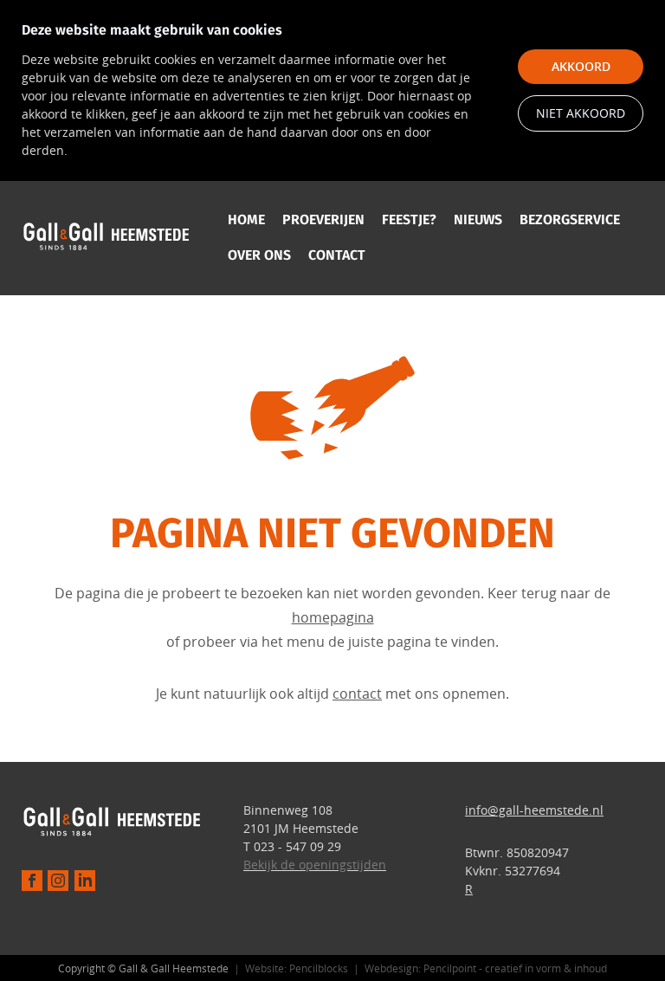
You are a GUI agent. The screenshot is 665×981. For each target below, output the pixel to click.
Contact (336, 255)
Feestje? (409, 219)
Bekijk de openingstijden (314, 864)
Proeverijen (323, 219)
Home (246, 219)
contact (357, 693)
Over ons (259, 255)
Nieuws (478, 219)
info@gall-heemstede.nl (534, 810)
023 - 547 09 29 (297, 846)
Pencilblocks (318, 968)
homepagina (333, 617)
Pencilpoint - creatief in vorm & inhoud (515, 968)
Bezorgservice (570, 219)
